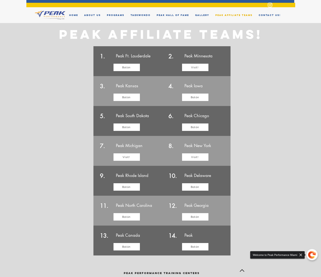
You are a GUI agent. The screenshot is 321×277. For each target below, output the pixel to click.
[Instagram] (270, 5)
